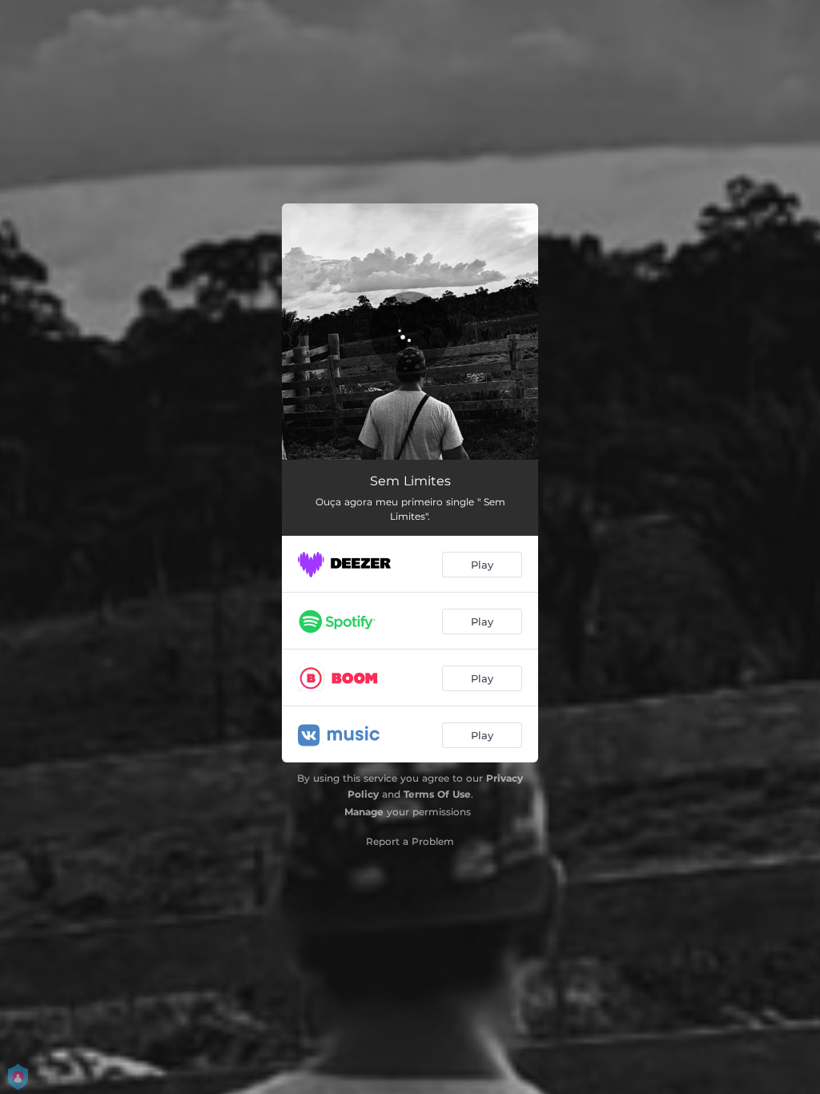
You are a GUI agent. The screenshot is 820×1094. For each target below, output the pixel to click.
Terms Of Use (437, 794)
